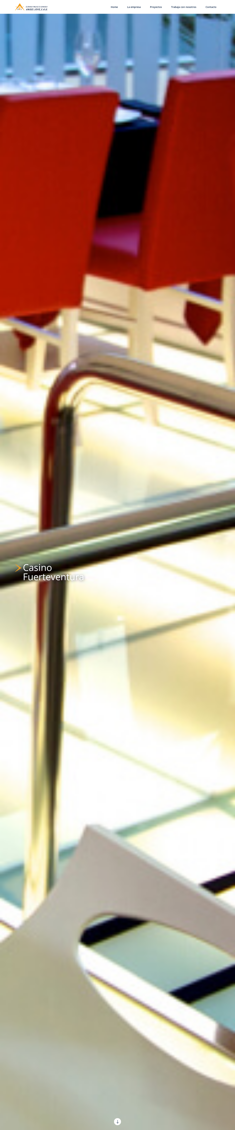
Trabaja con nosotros (183, 7)
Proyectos (156, 7)
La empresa (134, 7)
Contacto (211, 7)
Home (114, 7)
